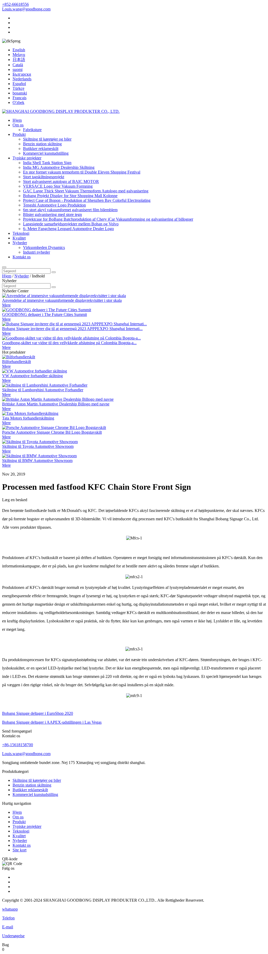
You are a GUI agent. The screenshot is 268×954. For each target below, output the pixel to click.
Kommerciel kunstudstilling (46, 153)
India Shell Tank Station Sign (47, 162)
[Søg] (4, 267)
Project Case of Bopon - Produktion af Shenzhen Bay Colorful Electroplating (86, 200)
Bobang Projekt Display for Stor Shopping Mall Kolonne (70, 195)
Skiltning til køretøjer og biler (47, 139)
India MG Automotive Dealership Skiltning (58, 167)
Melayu (19, 54)
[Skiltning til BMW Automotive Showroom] (39, 456)
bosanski (20, 93)
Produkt (19, 134)
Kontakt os (22, 257)
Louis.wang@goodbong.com (26, 9)
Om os (18, 125)
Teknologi (21, 233)
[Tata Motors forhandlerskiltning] (30, 413)
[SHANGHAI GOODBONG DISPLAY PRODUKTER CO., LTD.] (61, 111)
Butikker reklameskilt (40, 148)
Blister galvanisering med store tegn (52, 214)
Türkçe (18, 88)
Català (18, 65)
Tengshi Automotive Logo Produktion (54, 205)
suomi (18, 69)
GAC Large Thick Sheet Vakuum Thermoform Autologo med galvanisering (85, 191)
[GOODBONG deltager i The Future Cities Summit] (46, 310)
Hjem (17, 120)
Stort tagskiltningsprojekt (43, 177)
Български (22, 74)
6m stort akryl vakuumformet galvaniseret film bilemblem (70, 210)
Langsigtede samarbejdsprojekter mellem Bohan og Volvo (71, 224)
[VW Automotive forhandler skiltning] (34, 371)
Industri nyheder (36, 252)
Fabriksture (32, 129)
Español (19, 83)
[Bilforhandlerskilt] (18, 357)
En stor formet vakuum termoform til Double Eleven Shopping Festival (81, 172)
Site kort (19, 850)
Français (19, 98)
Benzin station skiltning (42, 144)
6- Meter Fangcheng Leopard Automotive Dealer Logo (68, 228)
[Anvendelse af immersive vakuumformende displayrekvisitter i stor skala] (64, 295)
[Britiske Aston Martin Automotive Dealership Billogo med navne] (58, 399)
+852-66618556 (15, 4)
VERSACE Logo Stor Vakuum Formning (58, 186)
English (19, 50)
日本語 (19, 59)
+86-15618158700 (17, 745)
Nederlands (22, 79)
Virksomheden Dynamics (44, 247)
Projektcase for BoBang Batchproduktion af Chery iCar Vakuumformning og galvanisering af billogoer (108, 219)
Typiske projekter (27, 158)
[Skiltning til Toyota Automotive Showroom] (40, 441)
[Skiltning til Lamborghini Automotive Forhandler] (44, 385)
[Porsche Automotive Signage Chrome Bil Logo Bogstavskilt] (54, 427)
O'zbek (18, 102)
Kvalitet (19, 238)
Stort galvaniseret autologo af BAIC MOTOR (61, 181)
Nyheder (20, 243)
